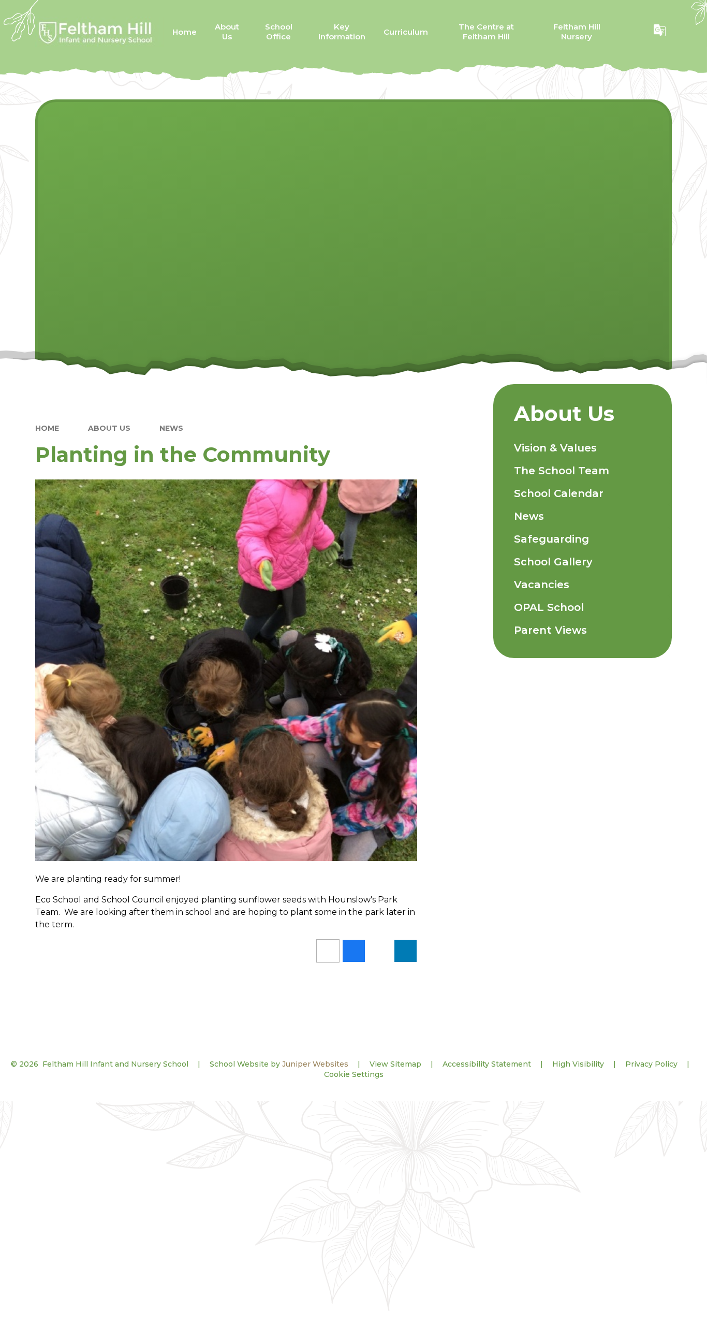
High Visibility (578, 1064)
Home (47, 428)
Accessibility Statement (487, 1064)
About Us (109, 428)
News (171, 428)
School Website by (279, 1064)
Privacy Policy (651, 1064)
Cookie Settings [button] (354, 1074)
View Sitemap (395, 1064)
